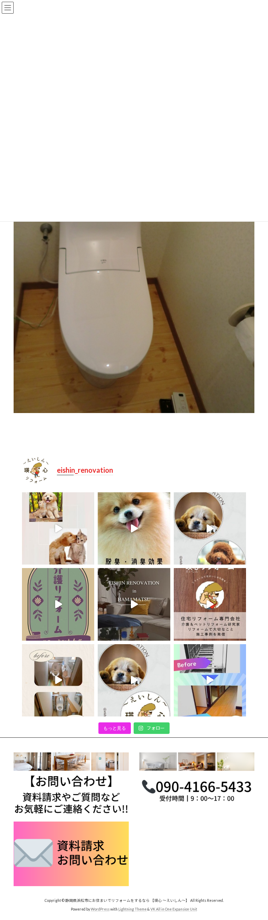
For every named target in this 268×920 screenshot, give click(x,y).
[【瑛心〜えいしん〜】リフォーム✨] (210, 528)
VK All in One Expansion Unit (173, 909)
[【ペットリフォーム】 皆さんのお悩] (58, 528)
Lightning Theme (132, 909)
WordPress (100, 909)
